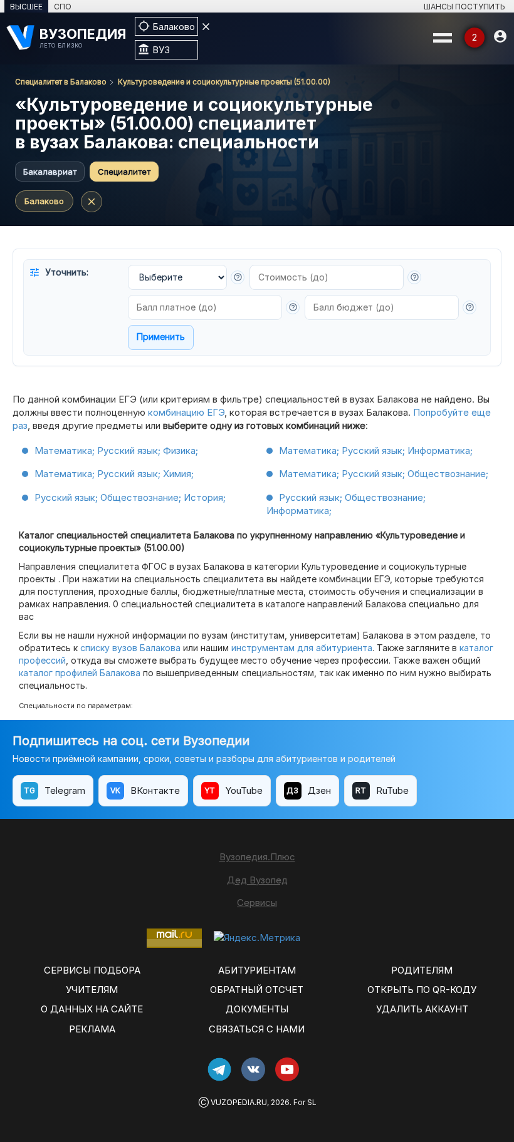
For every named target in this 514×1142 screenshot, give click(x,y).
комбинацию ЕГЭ (186, 412)
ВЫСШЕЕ (26, 6)
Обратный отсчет (256, 989)
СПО (62, 6)
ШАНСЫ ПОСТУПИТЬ (464, 6)
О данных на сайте (92, 1009)
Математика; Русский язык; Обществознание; (383, 474)
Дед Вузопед (257, 880)
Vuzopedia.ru (239, 1102)
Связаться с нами (257, 1029)
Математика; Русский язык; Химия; (114, 474)
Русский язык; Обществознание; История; (130, 497)
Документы (257, 1009)
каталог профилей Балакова (79, 672)
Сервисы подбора (92, 970)
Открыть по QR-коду (421, 989)
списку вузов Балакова (130, 647)
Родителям (422, 970)
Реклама (92, 1029)
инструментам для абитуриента (301, 647)
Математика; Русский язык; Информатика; (376, 450)
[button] (237, 277)
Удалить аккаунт (422, 1009)
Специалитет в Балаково (61, 81)
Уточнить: (58, 272)
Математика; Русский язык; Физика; (116, 450)
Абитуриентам (257, 970)
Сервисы (257, 902)
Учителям (92, 989)
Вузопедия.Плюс (257, 857)
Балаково (44, 201)
